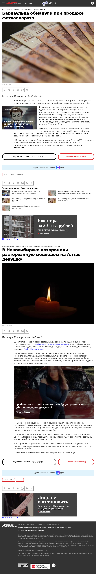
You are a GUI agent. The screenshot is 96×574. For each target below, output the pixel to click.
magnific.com (7, 326)
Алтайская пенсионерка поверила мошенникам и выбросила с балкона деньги (74, 192)
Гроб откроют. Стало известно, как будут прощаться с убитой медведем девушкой (50, 406)
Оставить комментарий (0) (76, 156)
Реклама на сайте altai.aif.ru (48, 525)
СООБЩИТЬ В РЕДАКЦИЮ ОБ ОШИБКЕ (31, 530)
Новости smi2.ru (10, 239)
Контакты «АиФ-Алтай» (26, 525)
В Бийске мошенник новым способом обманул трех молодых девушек (26, 192)
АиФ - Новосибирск (33, 349)
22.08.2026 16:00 (8, 246)
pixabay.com (6, 84)
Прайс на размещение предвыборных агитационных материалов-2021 (44, 528)
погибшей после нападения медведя (51, 344)
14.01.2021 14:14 (7, 9)
